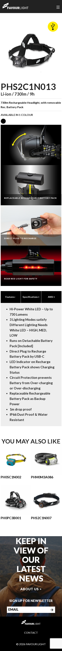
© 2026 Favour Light (31, 644)
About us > (31, 589)
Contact (31, 632)
